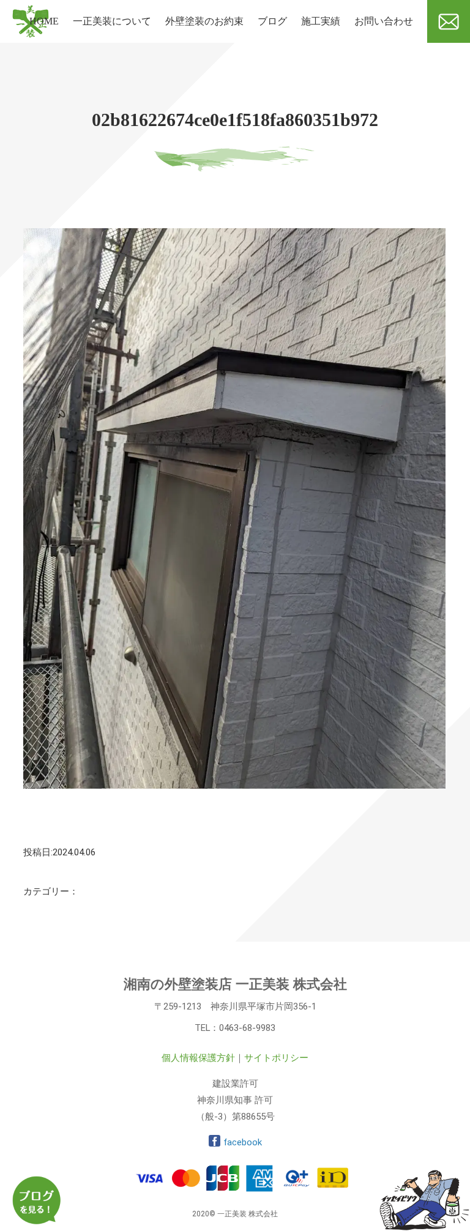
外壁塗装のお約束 (204, 21)
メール (442, 47)
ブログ (272, 21)
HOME (44, 21)
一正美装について (112, 21)
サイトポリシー (276, 1057)
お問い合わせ (383, 21)
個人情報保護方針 (198, 1057)
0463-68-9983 (247, 1027)
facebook (242, 1142)
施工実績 (320, 21)
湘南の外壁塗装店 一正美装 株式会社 (235, 984)
